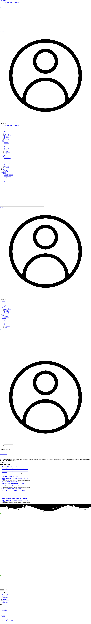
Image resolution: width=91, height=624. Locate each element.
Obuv (3, 141)
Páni (3, 156)
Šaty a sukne (6, 136)
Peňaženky (6, 151)
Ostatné (5, 153)
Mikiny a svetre (6, 130)
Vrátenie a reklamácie (5, 595)
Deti (3, 140)
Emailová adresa (3, 588)
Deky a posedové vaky (8, 150)
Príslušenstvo (4, 173)
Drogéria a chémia (7, 152)
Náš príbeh (4, 609)
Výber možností (4, 472)
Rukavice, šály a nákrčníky (8, 145)
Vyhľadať (1, 123)
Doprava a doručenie (5, 594)
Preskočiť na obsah (3, 0)
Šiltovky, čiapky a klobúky (8, 146)
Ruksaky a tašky (7, 149)
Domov (1, 446)
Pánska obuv (6, 142)
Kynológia (4, 172)
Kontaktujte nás (4, 607)
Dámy (3, 133)
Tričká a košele (6, 131)
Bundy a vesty (6, 128)
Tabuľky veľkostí (5, 597)
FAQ (3, 596)
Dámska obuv (6, 143)
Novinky (3, 155)
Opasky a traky (6, 148)
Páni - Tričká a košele (12, 446)
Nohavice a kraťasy (7, 129)
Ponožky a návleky (7, 147)
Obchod (4, 446)
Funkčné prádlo (6, 132)
